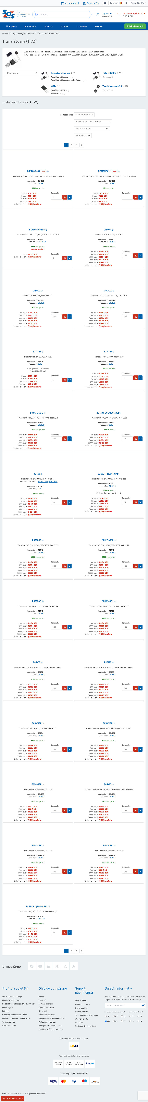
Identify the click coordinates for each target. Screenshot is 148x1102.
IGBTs (53, 86)
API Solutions (80, 1001)
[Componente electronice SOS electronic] (16, 14)
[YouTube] (40, 966)
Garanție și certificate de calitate (14, 1014)
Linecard (42, 1000)
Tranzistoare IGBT (58, 90)
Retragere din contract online (50, 1025)
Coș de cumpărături (133, 13)
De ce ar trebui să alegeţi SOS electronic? (18, 1004)
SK (108, 1016)
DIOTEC (41, 183)
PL (116, 1021)
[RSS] (74, 966)
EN (132, 1016)
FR (140, 1021)
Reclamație (43, 1011)
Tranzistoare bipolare (60, 73)
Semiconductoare (42, 33)
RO (108, 1021)
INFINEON (42, 242)
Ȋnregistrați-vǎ (107, 16)
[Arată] (69, 197)
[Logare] (98, 15)
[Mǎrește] (36, 73)
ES (132, 1021)
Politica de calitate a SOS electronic (16, 1018)
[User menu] (110, 13)
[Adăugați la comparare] (48, 171)
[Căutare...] (36, 14)
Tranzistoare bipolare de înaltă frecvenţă (67, 80)
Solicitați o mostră (135, 26)
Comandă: (55, 193)
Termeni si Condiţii (46, 1004)
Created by (34, 1093)
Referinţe (6, 1011)
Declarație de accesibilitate (85, 1026)
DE (140, 1016)
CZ (116, 1016)
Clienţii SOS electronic (11, 1000)
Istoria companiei (9, 1025)
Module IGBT (56, 93)
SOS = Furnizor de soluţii (12, 996)
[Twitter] (57, 966)
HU (124, 1016)
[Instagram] (65, 966)
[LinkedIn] (49, 966)
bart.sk (43, 1093)
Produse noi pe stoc (82, 1004)
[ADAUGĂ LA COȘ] (64, 197)
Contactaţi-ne (7, 1007)
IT (124, 1021)
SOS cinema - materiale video (86, 1015)
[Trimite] (143, 1005)
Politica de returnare (47, 1014)
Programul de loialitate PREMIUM (52, 1018)
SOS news (79, 1022)
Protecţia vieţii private (47, 1022)
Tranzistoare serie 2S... (112, 86)
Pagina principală (19, 33)
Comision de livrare (46, 1007)
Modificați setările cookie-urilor (51, 1029)
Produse (31, 33)
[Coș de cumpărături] (118, 14)
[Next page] (81, 145)
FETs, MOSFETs (109, 73)
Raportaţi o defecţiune (13, 1098)
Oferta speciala (81, 1008)
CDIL (40, 364)
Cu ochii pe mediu (9, 1022)
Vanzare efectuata (82, 1011)
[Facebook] (32, 966)
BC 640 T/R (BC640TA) (48, 481)
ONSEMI (112, 486)
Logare (105, 13)
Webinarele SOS (81, 1019)
